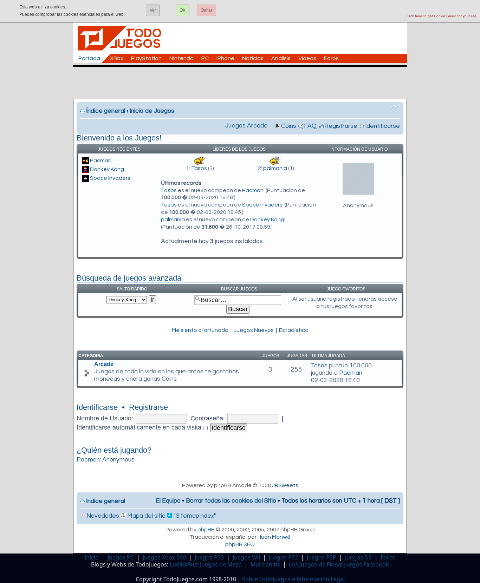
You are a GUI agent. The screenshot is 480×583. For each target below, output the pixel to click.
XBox (116, 58)
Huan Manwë (274, 537)
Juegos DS (358, 557)
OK (183, 10)
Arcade (103, 364)
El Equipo (168, 501)
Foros (331, 58)
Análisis (281, 58)
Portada (89, 58)
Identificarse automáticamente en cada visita (140, 427)
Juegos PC (121, 557)
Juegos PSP (321, 557)
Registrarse (340, 126)
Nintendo (181, 58)
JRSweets (285, 485)
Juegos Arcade (246, 126)
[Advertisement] (243, 83)
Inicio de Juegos (152, 111)
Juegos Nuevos (254, 330)
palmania (275, 168)
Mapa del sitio (146, 516)
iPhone (225, 58)
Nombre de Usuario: (105, 418)
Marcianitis (265, 564)
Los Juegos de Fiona (315, 564)
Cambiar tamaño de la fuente (395, 107)
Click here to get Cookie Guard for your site (441, 16)
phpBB (206, 529)
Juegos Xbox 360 (164, 557)
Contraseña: (207, 418)
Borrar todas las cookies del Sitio (231, 501)
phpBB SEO (240, 544)
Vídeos (307, 58)
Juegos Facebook (366, 564)
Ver (153, 10)
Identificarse (382, 126)
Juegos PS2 (283, 557)
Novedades (102, 516)
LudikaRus (183, 564)
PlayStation (146, 58)
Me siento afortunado (200, 330)
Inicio (91, 557)
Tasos (199, 168)
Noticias (253, 58)
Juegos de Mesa (221, 564)
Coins (288, 126)
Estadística (294, 330)
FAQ (310, 126)
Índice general (105, 111)
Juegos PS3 (209, 557)
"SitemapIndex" (194, 516)
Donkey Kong (107, 169)
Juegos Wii (246, 557)
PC (205, 58)
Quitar (206, 10)
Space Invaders (110, 178)
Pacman (100, 160)
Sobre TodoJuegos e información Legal (293, 579)
